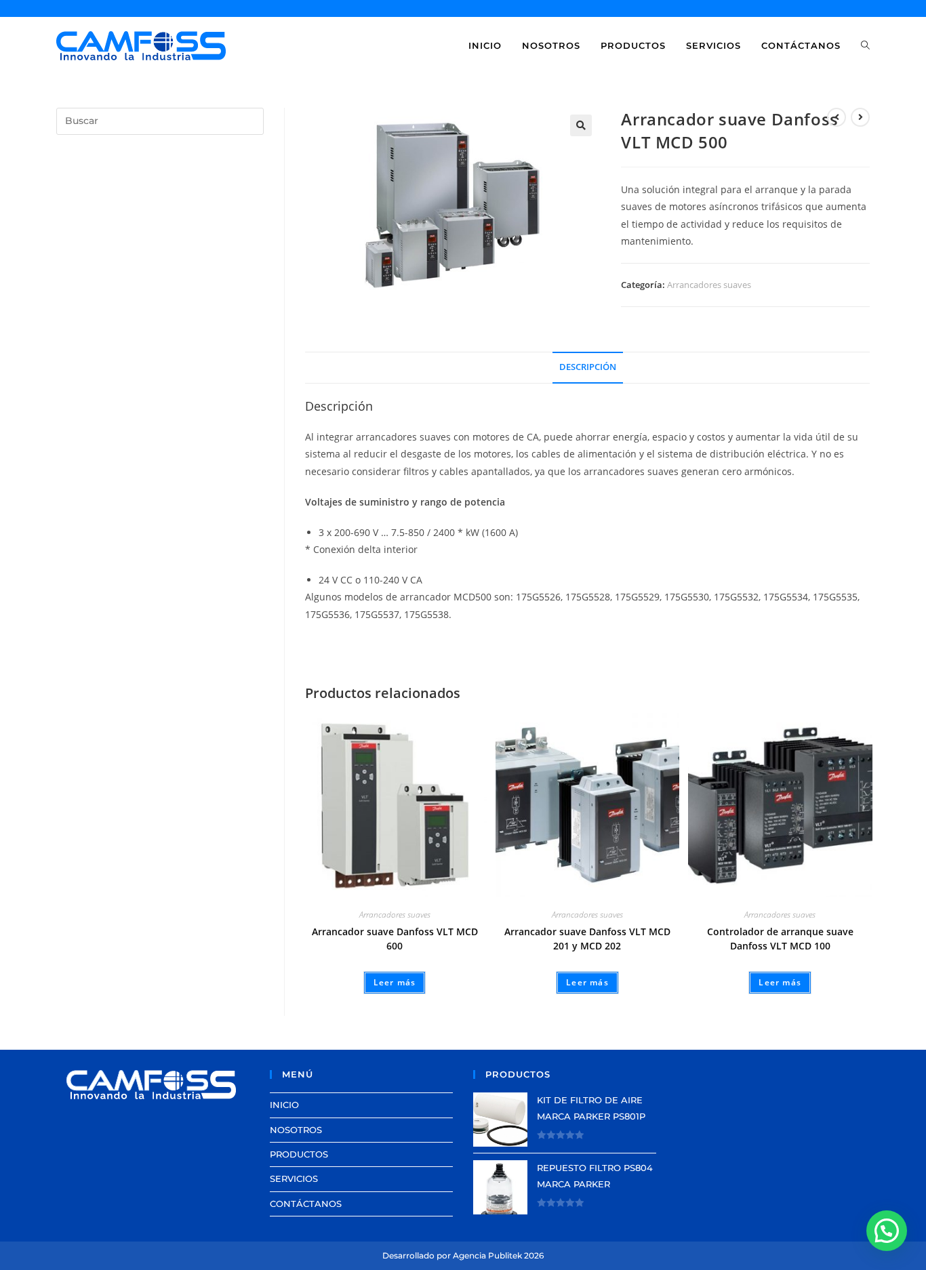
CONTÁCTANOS (306, 1203)
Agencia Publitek (487, 1255)
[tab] (587, 367)
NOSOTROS (296, 1129)
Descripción (587, 367)
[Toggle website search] (865, 45)
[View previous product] (836, 117)
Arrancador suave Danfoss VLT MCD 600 (395, 938)
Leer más (395, 982)
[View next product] (860, 117)
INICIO (284, 1104)
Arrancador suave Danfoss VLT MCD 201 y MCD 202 (587, 938)
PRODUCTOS (299, 1154)
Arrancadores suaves (709, 285)
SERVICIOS (294, 1178)
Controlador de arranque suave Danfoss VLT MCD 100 (780, 938)
